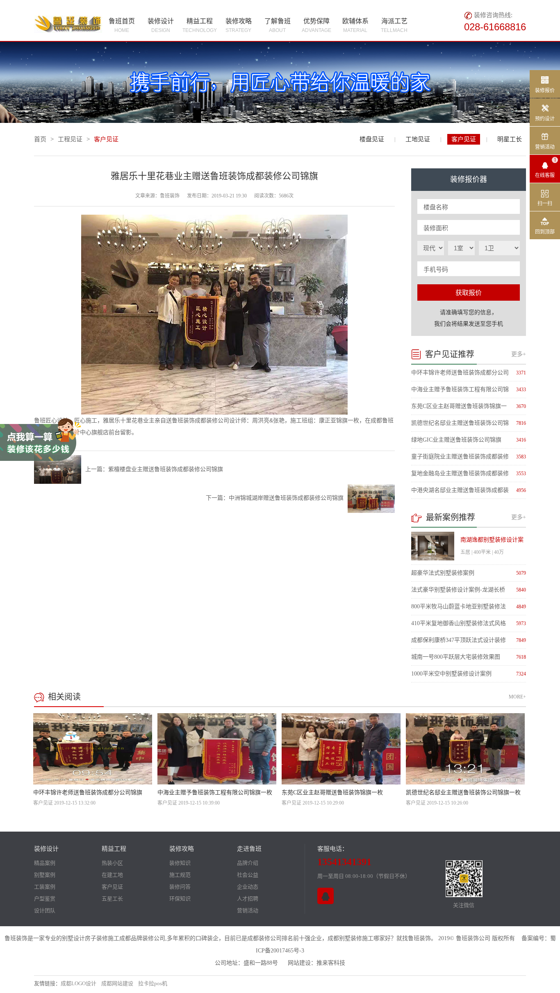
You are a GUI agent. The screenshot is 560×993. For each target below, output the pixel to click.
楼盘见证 (372, 139)
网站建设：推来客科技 (316, 963)
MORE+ (517, 697)
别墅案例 (44, 875)
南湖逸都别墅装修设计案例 (492, 542)
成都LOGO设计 (78, 983)
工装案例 (44, 887)
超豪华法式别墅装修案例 (442, 573)
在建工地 (112, 875)
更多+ (518, 354)
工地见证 (417, 139)
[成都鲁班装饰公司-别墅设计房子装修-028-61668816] (68, 23)
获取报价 (468, 292)
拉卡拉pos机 (152, 983)
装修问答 (180, 887)
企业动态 (247, 887)
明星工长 (509, 139)
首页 (40, 139)
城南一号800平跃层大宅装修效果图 (455, 657)
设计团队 (44, 910)
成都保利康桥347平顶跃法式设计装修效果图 (458, 640)
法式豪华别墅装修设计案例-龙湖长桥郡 (458, 590)
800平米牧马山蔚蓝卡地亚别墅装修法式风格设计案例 (458, 607)
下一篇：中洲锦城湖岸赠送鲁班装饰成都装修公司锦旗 (275, 498)
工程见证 (70, 139)
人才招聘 (247, 899)
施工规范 (180, 875)
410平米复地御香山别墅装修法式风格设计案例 (458, 624)
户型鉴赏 (44, 899)
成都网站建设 (117, 983)
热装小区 (112, 863)
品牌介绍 (247, 863)
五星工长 (112, 899)
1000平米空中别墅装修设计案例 (451, 674)
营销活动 (247, 910)
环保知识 (180, 899)
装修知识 (180, 863)
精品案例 (44, 863)
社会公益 (247, 875)
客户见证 (463, 139)
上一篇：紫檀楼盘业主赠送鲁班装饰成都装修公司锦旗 (154, 469)
